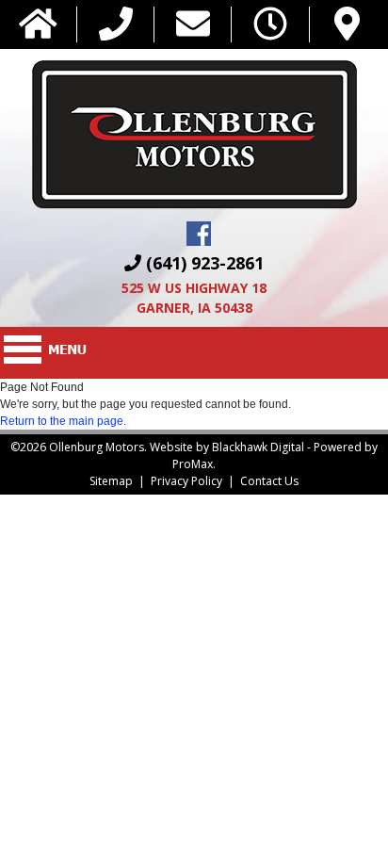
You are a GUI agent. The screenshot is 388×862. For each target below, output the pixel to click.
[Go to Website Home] (38, 25)
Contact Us (269, 481)
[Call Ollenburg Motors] (116, 25)
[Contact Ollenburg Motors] (193, 25)
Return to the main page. (63, 421)
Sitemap (111, 481)
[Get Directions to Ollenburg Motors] (347, 25)
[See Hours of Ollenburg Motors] (270, 25)
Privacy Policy (186, 481)
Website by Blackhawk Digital (227, 447)
